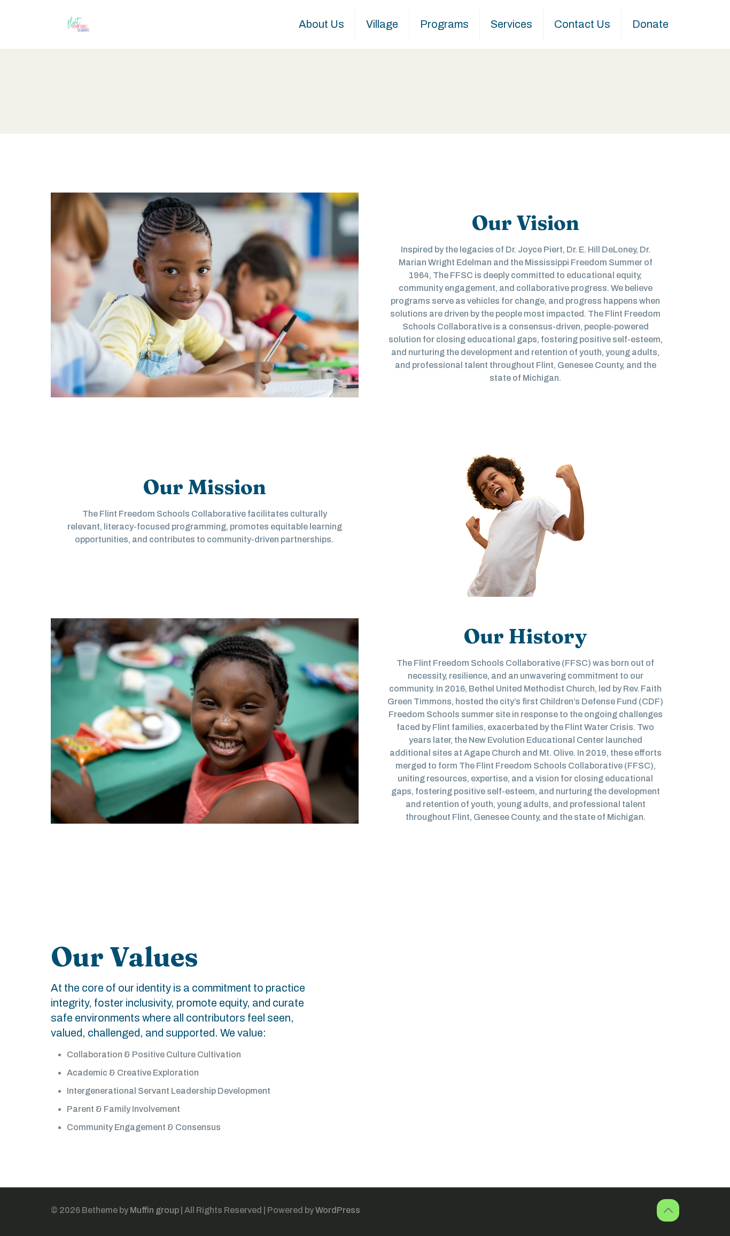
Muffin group (154, 1210)
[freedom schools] (77, 24)
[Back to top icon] (668, 1210)
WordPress (337, 1210)
